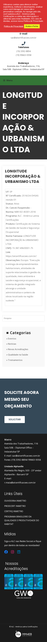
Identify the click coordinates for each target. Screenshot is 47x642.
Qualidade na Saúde (18, 354)
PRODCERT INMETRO (15, 506)
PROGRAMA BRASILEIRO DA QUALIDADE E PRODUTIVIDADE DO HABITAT (21, 520)
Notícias (12, 343)
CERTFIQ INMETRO (13, 511)
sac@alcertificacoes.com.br (23, 37)
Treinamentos (15, 360)
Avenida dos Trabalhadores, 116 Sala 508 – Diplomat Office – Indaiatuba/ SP (21, 447)
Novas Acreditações (18, 349)
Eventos (12, 338)
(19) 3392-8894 (23, 51)
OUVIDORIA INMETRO (15, 500)
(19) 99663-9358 (23, 55)
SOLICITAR (15, 419)
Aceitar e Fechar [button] (32, 26)
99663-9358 (34, 459)
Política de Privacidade (13, 26)
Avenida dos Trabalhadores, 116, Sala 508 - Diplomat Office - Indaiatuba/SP (23, 68)
